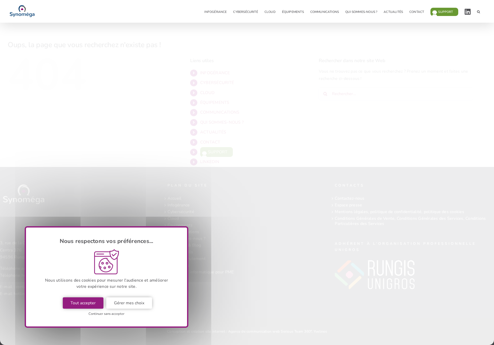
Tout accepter (83, 303)
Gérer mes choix (129, 303)
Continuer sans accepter (107, 314)
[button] (478, 11)
